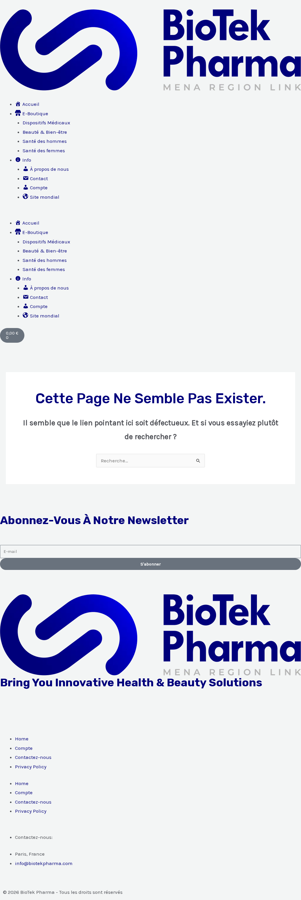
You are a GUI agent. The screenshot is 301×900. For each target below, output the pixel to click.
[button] (150, 214)
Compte (24, 748)
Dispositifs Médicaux (46, 123)
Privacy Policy (30, 766)
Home (22, 739)
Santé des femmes (44, 150)
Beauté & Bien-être (45, 132)
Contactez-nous (33, 757)
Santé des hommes (45, 141)
